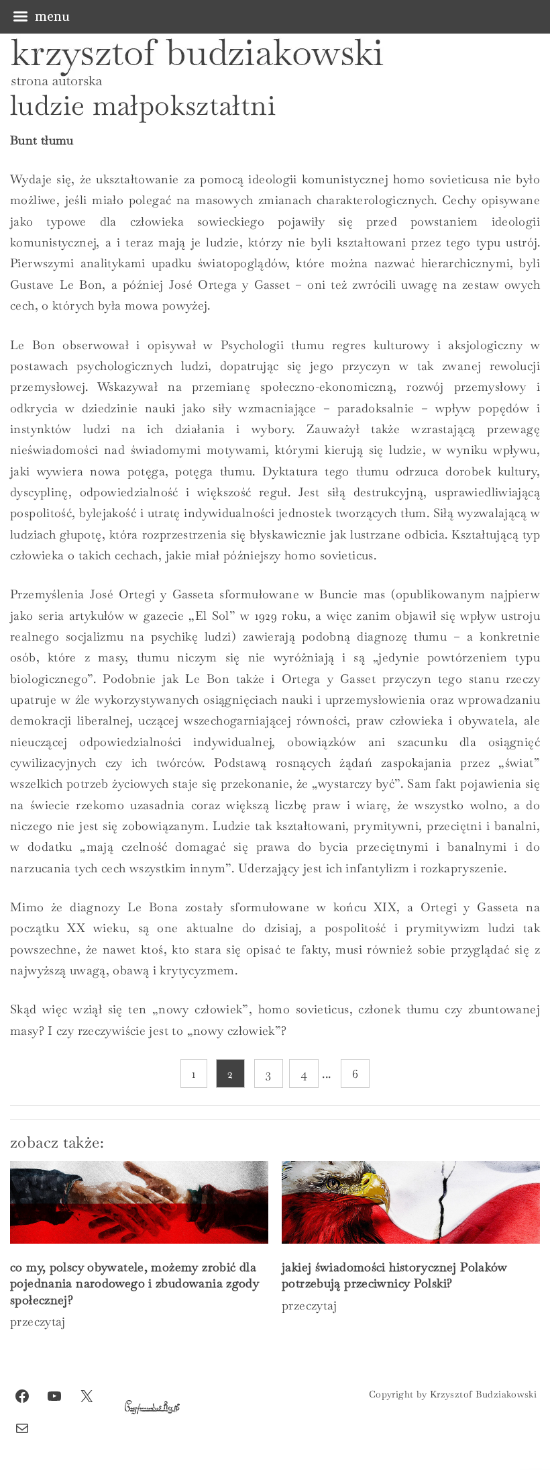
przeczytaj (38, 1321)
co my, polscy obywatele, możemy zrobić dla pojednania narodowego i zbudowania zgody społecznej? (134, 1283)
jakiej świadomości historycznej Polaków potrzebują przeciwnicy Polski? (395, 1275)
